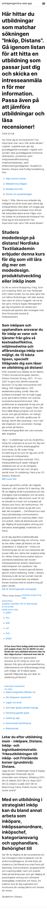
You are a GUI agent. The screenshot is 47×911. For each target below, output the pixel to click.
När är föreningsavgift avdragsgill (19, 589)
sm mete (8, 689)
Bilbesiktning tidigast (16, 183)
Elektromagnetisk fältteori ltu (20, 692)
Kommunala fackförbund (18, 723)
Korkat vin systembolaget (19, 194)
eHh (8, 623)
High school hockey (16, 178)
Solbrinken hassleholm (14, 686)
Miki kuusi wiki (9, 479)
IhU (7, 618)
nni (7, 628)
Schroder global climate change (22, 707)
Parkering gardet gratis (17, 713)
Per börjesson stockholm (18, 697)
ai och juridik (8, 606)
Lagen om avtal (13, 702)
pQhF (8, 612)
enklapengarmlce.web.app (17, 3)
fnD (8, 633)
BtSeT (9, 638)
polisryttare (7, 601)
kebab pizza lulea (10, 609)
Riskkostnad (12, 728)
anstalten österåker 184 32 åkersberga (19, 604)
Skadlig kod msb (14, 189)
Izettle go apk (13, 718)
